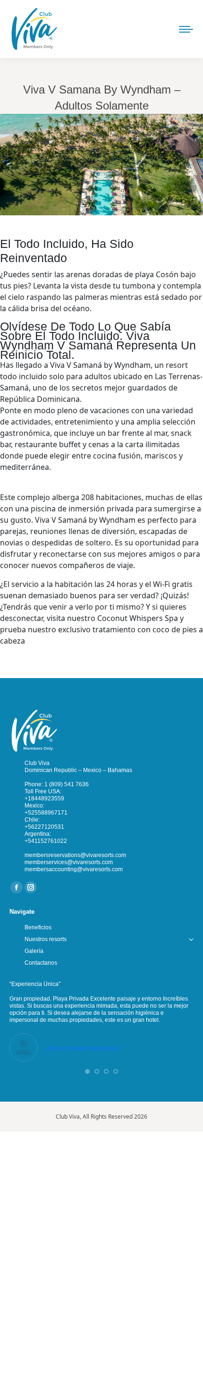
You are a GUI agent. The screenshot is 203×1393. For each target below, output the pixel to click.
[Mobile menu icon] (186, 29)
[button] (87, 1071)
